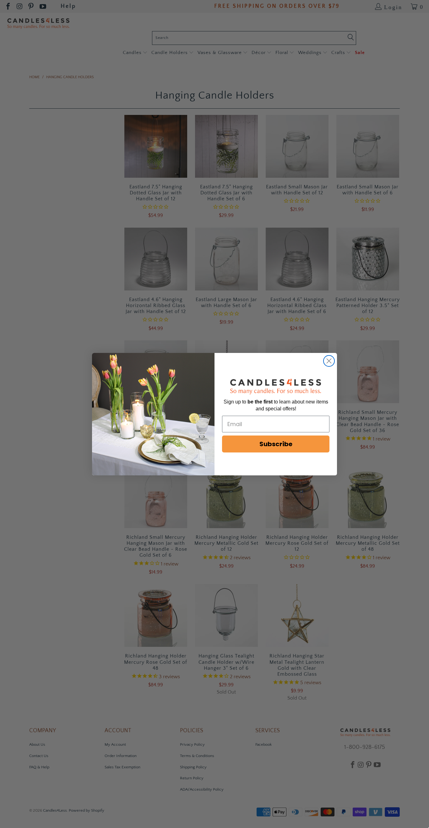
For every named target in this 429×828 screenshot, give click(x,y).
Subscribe (275, 444)
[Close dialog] (328, 360)
